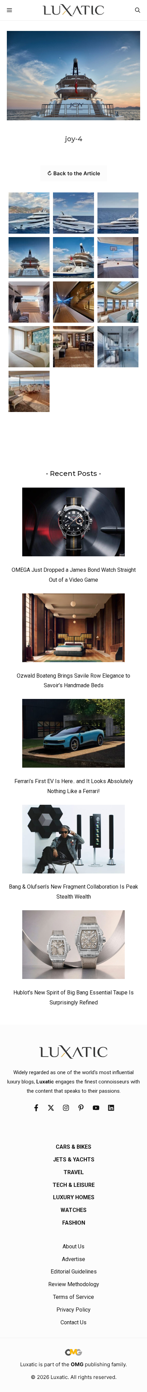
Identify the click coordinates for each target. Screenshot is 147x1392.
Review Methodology (73, 1284)
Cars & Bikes (73, 1147)
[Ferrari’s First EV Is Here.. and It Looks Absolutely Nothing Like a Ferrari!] (73, 735)
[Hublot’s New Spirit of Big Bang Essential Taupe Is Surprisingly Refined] (73, 946)
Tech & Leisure (74, 1185)
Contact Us (73, 1322)
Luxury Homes (73, 1197)
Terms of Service (73, 1297)
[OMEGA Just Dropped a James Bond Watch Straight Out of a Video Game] (73, 524)
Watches (73, 1210)
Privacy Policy (73, 1309)
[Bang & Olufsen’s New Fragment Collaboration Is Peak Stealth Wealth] (73, 841)
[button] (137, 10)
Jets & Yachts (73, 1159)
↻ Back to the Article (73, 173)
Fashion (73, 1223)
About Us (73, 1246)
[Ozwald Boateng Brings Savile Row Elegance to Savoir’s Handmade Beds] (73, 629)
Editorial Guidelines (74, 1271)
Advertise (73, 1259)
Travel (74, 1172)
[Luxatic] (73, 10)
